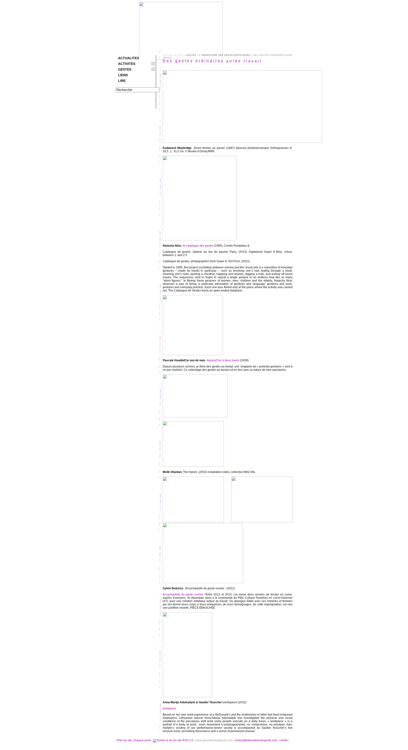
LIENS (123, 75)
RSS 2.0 (188, 740)
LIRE (122, 81)
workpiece (169, 708)
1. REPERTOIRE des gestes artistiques (225, 55)
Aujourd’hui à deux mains (222, 360)
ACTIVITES (126, 64)
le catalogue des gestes (198, 245)
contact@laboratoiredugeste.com (256, 740)
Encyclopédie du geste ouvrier (183, 594)
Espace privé (143, 740)
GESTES (124, 69)
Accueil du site (173, 55)
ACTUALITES (128, 58)
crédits (284, 740)
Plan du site (124, 740)
